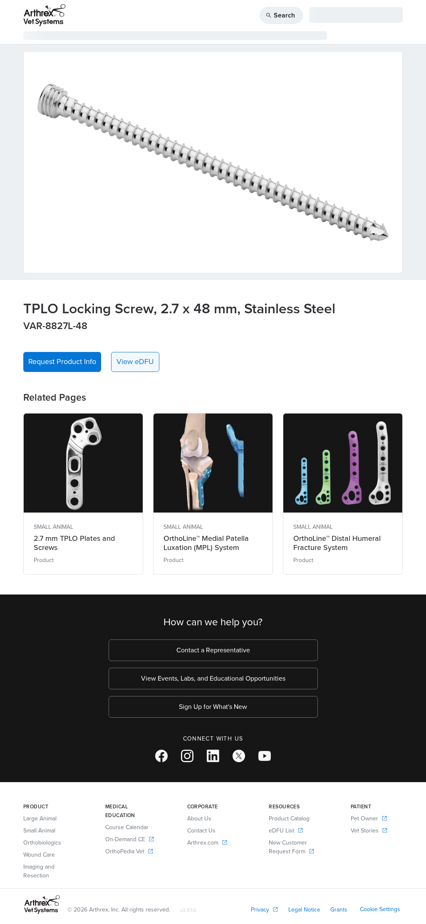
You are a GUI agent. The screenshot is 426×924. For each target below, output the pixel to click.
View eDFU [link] (135, 361)
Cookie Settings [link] (380, 909)
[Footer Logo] (42, 904)
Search (280, 15)
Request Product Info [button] (62, 361)
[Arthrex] (44, 15)
